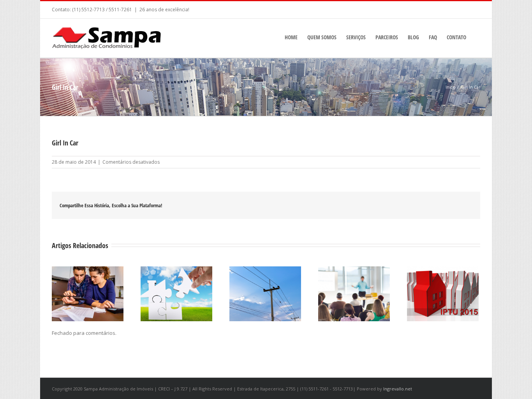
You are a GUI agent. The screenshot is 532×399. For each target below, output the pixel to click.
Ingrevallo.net (397, 389)
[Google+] (449, 205)
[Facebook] (412, 205)
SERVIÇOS (356, 37)
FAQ (433, 37)
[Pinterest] (437, 205)
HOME (291, 37)
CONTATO (456, 37)
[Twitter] (425, 205)
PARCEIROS (386, 37)
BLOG (413, 37)
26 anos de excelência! (164, 9)
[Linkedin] (462, 205)
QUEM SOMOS (321, 37)
